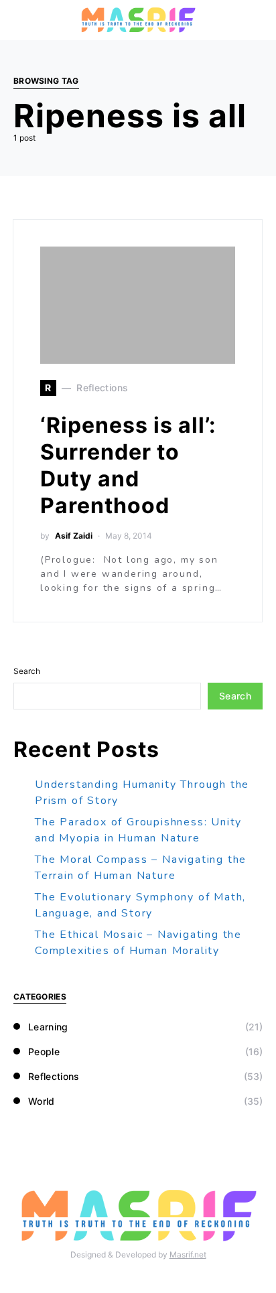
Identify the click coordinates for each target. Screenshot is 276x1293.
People (44, 1051)
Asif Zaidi (73, 536)
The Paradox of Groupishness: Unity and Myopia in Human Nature (138, 830)
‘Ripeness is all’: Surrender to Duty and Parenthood (128, 465)
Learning (48, 1026)
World (41, 1101)
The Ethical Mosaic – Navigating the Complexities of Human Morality (138, 942)
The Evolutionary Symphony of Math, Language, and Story (140, 905)
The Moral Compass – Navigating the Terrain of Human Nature (141, 867)
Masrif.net (187, 1254)
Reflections (54, 1076)
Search (26, 671)
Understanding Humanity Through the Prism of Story (142, 792)
